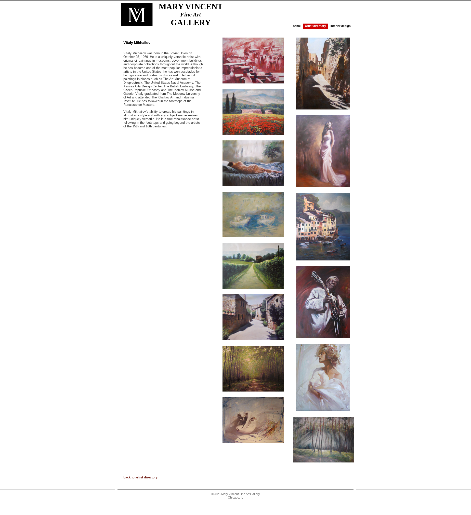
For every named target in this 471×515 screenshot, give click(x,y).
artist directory (315, 26)
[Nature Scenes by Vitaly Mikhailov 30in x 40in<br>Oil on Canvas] (253, 396)
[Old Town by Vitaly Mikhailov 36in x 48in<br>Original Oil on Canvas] (253, 344)
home (297, 26)
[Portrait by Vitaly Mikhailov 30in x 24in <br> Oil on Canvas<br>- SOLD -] (323, 416)
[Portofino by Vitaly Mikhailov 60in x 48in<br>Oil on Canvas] (323, 265)
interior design (340, 26)
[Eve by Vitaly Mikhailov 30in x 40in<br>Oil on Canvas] (253, 447)
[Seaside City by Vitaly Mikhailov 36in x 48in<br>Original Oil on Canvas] (253, 242)
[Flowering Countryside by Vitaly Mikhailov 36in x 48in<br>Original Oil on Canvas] (253, 139)
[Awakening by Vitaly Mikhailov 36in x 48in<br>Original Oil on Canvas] (253, 190)
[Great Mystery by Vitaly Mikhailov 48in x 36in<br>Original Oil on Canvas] (323, 192)
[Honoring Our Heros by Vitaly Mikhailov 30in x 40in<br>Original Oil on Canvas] (253, 88)
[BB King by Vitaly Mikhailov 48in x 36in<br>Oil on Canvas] (323, 342)
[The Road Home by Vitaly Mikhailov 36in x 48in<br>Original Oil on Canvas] (253, 293)
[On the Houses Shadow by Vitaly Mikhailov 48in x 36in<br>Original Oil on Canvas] (323, 114)
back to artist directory (140, 477)
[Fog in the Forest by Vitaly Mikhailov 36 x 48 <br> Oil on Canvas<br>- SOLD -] (323, 467)
